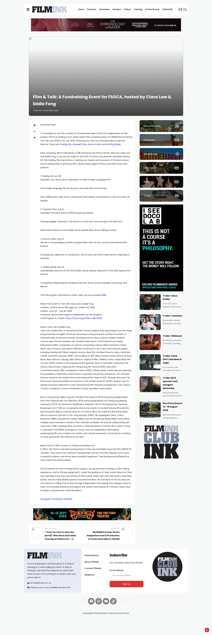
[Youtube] (106, 601)
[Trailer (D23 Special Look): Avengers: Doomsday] (150, 384)
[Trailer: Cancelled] (150, 322)
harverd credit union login (54, 623)
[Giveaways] (161, 154)
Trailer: (172, 315)
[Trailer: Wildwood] (150, 342)
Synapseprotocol (32, 620)
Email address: (117, 570)
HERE (104, 295)
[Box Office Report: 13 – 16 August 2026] (150, 410)
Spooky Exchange (63, 620)
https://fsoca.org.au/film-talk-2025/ (83, 318)
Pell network (47, 620)
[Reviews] (161, 182)
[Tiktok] (113, 601)
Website (68, 499)
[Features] (161, 140)
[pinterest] (34, 137)
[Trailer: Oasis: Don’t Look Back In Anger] (150, 362)
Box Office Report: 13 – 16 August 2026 (173, 407)
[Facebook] (91, 601)
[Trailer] (161, 196)
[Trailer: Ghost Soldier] (150, 302)
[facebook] (34, 125)
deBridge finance (32, 623)
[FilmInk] (49, 9)
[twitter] (34, 131)
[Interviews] (161, 168)
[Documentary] (161, 126)
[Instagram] (98, 601)
